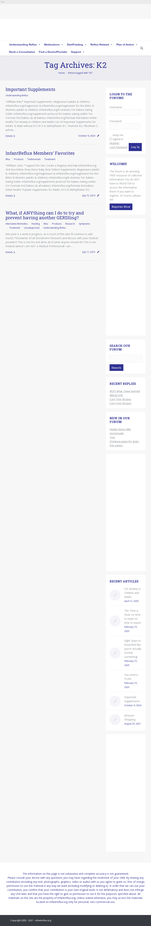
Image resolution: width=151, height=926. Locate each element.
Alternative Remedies (17, 223)
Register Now (121, 206)
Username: (116, 107)
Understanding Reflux (23, 44)
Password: (116, 121)
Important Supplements (30, 89)
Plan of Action (125, 44)
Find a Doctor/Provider (53, 51)
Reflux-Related (99, 44)
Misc (8, 159)
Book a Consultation (22, 51)
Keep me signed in (118, 137)
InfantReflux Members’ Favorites (40, 153)
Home (61, 72)
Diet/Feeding (75, 44)
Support (76, 51)
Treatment (49, 159)
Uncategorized (31, 227)
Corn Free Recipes (120, 399)
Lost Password (118, 147)
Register (114, 143)
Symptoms (84, 223)
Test (112, 437)
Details (9, 135)
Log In (135, 147)
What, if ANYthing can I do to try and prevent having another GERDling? (45, 215)
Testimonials (34, 159)
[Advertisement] (126, 278)
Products (18, 159)
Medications (52, 44)
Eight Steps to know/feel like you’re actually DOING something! (132, 649)
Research (70, 223)
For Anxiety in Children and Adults (132, 593)
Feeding (35, 223)
